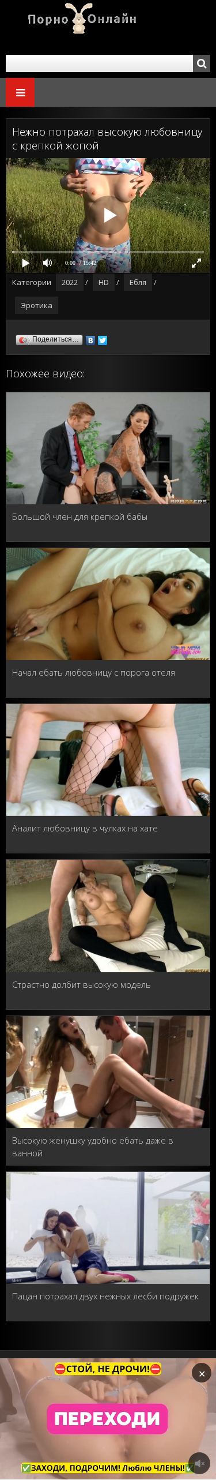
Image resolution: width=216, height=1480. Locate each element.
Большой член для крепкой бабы (79, 516)
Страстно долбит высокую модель (81, 984)
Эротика (36, 305)
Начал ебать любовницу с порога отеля (93, 672)
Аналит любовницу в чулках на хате (85, 828)
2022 (70, 282)
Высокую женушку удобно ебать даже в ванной (92, 1146)
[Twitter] (103, 337)
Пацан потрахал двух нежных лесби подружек (105, 1296)
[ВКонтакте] (91, 337)
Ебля (138, 282)
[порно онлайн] (75, 27)
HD (103, 282)
